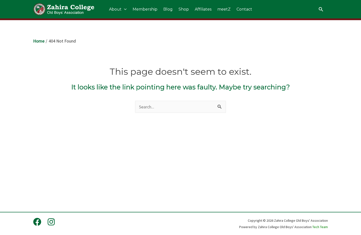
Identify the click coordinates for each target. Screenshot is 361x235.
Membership (145, 9)
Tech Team (320, 227)
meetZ (224, 9)
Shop (184, 9)
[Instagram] (51, 222)
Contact (244, 9)
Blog (168, 9)
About (115, 9)
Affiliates (203, 9)
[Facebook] (37, 222)
